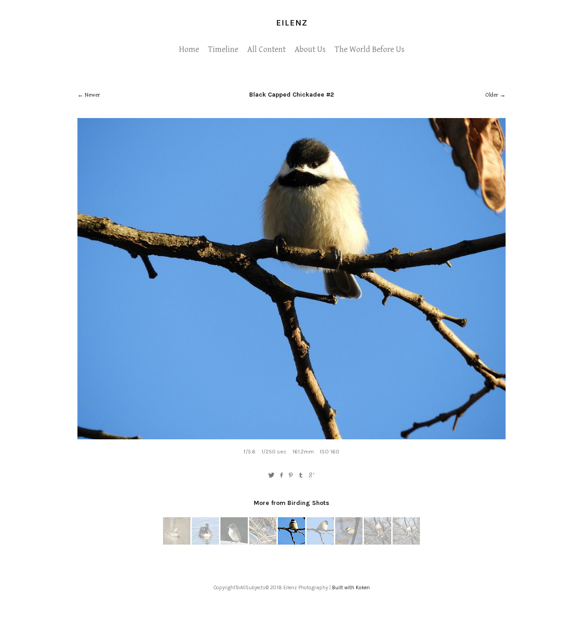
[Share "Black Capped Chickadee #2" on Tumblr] (301, 475)
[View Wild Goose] (205, 542)
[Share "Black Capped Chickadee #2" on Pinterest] (291, 475)
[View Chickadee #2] (262, 542)
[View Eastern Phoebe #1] (234, 542)
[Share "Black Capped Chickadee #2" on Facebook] (281, 475)
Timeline (223, 49)
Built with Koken (351, 588)
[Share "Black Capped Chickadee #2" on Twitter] (271, 475)
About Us (310, 49)
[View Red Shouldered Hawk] (377, 542)
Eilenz (291, 23)
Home (189, 49)
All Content (266, 49)
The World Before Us (369, 49)
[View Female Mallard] (176, 542)
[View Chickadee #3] (320, 542)
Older (492, 95)
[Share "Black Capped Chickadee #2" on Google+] (312, 475)
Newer (92, 95)
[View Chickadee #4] (349, 542)
